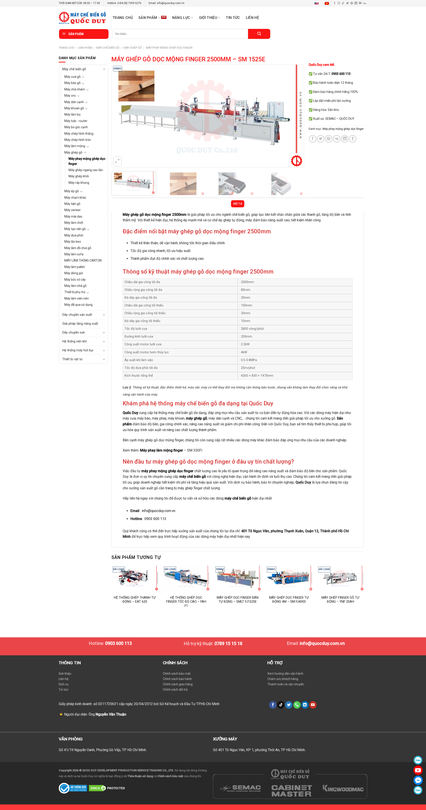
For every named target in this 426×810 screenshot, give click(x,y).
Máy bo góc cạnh (76, 127)
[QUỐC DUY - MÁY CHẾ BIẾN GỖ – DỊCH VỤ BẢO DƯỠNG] (82, 18)
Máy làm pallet (74, 267)
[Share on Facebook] (312, 138)
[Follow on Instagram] (338, 3)
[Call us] (297, 705)
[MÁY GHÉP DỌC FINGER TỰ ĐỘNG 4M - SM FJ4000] (288, 578)
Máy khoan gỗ (74, 108)
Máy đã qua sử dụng (78, 304)
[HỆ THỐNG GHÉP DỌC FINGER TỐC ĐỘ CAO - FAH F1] (186, 578)
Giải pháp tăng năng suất (80, 324)
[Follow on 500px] (364, 3)
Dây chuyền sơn (73, 332)
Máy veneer (72, 210)
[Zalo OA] (418, 790)
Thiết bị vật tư (72, 359)
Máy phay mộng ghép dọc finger (169, 47)
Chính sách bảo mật (177, 673)
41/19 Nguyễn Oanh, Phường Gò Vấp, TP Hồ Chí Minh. (105, 750)
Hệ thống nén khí (74, 341)
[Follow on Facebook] (334, 3)
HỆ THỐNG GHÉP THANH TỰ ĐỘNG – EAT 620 (135, 600)
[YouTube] (418, 770)
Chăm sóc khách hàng (282, 679)
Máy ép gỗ (71, 191)
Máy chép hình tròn (77, 140)
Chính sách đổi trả (175, 689)
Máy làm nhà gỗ (75, 286)
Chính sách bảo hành (177, 679)
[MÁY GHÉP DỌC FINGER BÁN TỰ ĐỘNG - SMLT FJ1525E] (237, 578)
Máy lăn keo (72, 241)
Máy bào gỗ (72, 83)
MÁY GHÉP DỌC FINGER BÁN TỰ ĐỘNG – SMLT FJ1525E (237, 600)
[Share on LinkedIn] (344, 138)
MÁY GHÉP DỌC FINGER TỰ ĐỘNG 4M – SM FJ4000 (289, 600)
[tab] (237, 203)
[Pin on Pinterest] (328, 138)
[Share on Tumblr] (352, 138)
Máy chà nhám (74, 89)
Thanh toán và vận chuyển (285, 684)
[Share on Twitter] (320, 138)
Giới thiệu (65, 673)
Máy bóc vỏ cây (75, 279)
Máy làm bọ (72, 114)
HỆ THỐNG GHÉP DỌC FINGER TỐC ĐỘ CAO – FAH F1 (186, 602)
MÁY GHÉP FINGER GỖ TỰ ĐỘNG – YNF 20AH (340, 600)
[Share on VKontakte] (336, 138)
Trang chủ (122, 18)
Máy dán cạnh (74, 102)
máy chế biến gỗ (192, 476)
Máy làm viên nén (76, 298)
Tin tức (233, 18)
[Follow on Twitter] (347, 3)
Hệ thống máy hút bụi (77, 350)
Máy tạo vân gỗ (75, 229)
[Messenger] (418, 780)
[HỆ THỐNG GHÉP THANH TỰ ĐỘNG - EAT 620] (134, 578)
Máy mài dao (73, 216)
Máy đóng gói (73, 273)
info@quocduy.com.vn (158, 511)
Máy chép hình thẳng (78, 133)
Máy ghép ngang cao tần (86, 170)
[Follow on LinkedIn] (356, 3)
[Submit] (259, 34)
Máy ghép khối (79, 176)
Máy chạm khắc (75, 197)
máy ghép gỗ (196, 418)
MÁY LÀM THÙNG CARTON (83, 260)
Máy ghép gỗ (133, 47)
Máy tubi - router (75, 121)
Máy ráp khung (79, 182)
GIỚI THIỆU (208, 18)
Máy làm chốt (73, 222)
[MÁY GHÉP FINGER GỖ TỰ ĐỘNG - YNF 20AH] (340, 578)
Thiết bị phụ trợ (74, 292)
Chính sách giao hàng (178, 684)
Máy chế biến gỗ (107, 47)
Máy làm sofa (73, 254)
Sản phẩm (147, 18)
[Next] (295, 116)
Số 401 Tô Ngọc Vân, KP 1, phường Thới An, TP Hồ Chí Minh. (259, 750)
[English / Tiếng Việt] (322, 3)
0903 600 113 (155, 519)
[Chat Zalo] (418, 760)
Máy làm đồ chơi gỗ (77, 248)
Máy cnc (70, 95)
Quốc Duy (130, 413)
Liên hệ (252, 18)
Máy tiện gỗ (72, 204)
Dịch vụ (64, 684)
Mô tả (237, 203)
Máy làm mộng (74, 146)
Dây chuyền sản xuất (77, 315)
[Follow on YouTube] (360, 3)
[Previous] (121, 116)
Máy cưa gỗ (72, 76)
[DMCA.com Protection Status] (107, 788)
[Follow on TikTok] (343, 3)
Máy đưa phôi (73, 235)
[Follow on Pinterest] (351, 3)
